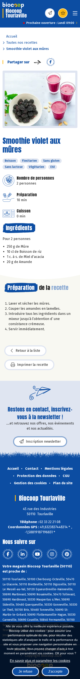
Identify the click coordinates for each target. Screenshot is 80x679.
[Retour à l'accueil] (13, 5)
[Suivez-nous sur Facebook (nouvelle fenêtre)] (8, 554)
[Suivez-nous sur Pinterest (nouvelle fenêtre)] (66, 554)
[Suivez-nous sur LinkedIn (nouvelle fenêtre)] (22, 554)
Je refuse (25, 671)
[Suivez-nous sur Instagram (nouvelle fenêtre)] (52, 554)
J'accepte (55, 671)
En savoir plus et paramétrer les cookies (40, 661)
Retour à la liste (28, 351)
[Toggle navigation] (75, 14)
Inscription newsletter (43, 441)
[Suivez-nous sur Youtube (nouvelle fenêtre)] (37, 554)
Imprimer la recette (32, 365)
